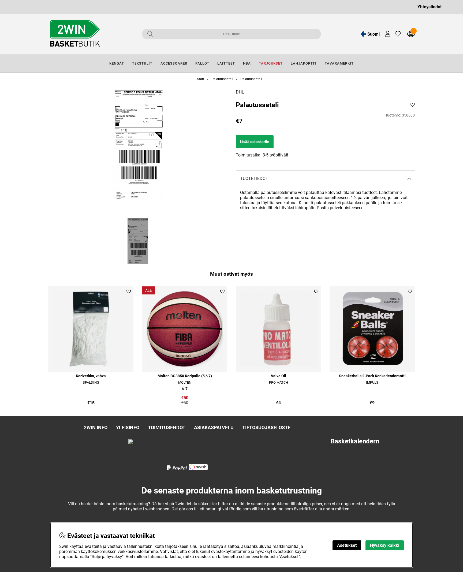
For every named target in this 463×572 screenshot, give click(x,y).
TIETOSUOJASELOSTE (266, 427)
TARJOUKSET (271, 63)
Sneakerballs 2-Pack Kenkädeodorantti (372, 376)
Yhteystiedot (429, 6)
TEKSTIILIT (142, 63)
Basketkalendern (355, 441)
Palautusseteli (222, 79)
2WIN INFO (95, 427)
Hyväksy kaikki (384, 545)
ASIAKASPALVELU (214, 427)
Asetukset (347, 545)
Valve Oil (278, 376)
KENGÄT (116, 63)
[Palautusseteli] (137, 241)
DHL (240, 92)
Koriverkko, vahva (91, 376)
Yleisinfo (127, 427)
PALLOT (202, 63)
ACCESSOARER (173, 63)
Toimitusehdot (166, 427)
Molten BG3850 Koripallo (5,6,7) (185, 376)
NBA (247, 63)
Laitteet (226, 63)
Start (200, 79)
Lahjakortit (304, 63)
